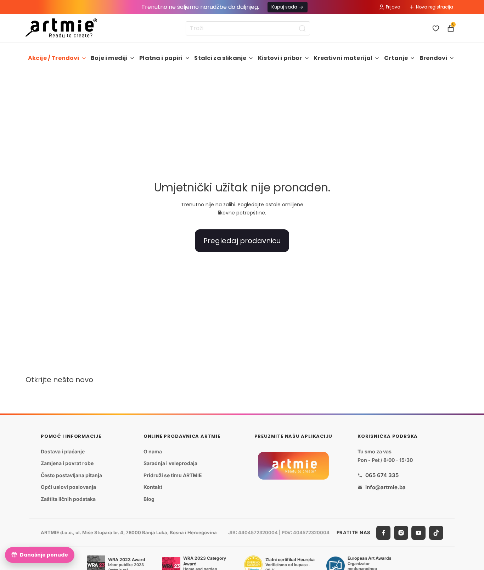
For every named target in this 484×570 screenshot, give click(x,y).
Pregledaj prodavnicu (242, 241)
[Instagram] (401, 533)
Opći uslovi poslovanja (68, 487)
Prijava (393, 7)
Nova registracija (434, 7)
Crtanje (396, 58)
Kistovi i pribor (280, 58)
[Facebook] (383, 533)
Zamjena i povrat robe (67, 463)
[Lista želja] (436, 28)
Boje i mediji (109, 58)
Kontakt (152, 487)
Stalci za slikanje (220, 58)
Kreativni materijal (343, 58)
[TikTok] (436, 533)
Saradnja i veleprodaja (170, 463)
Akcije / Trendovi (53, 58)
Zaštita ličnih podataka (68, 499)
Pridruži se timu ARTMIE (172, 475)
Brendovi (433, 58)
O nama (152, 451)
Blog (148, 499)
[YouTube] (418, 533)
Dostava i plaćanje (63, 451)
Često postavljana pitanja (71, 475)
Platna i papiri (160, 58)
